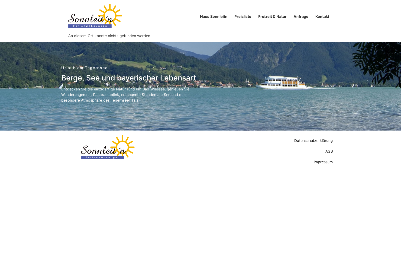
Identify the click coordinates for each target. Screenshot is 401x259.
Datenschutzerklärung (313, 140)
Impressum (323, 162)
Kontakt (322, 16)
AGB (329, 151)
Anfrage (301, 16)
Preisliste (242, 16)
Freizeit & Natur (272, 16)
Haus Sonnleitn (213, 16)
